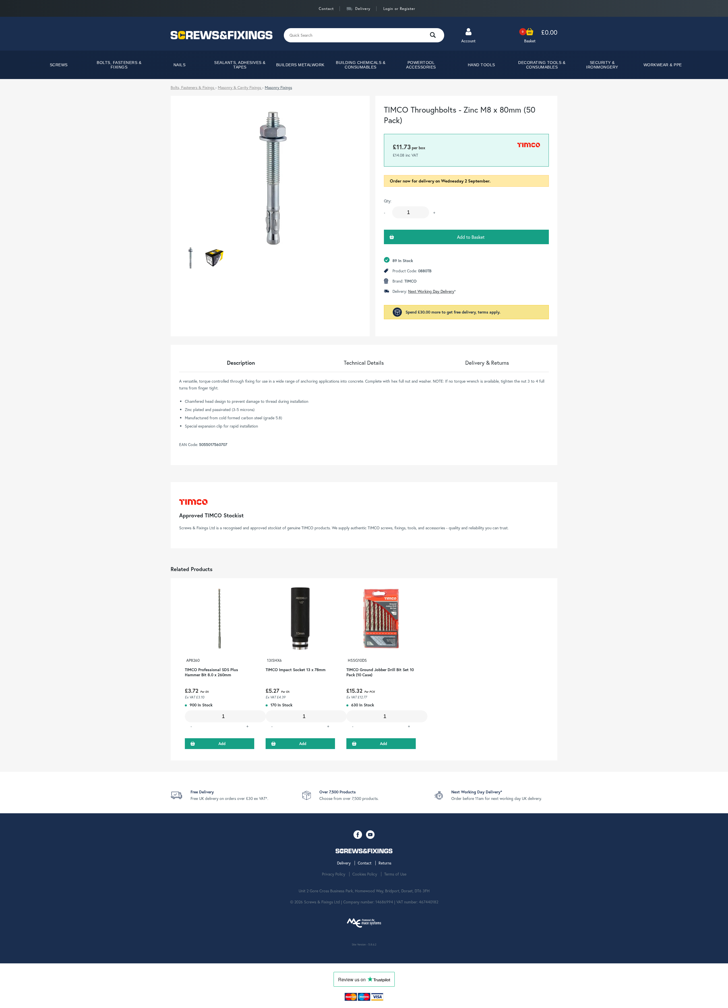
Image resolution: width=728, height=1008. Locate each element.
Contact (326, 8)
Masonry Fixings (278, 87)
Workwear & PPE (663, 65)
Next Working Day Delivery (431, 291)
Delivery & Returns (487, 362)
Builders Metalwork (300, 65)
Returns (385, 863)
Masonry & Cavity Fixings (240, 87)
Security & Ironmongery (602, 64)
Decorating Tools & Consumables (541, 64)
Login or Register (399, 8)
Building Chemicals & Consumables (360, 64)
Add (222, 743)
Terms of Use (395, 874)
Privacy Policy (333, 874)
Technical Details (364, 362)
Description (241, 362)
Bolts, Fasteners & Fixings (119, 64)
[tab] (240, 362)
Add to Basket (471, 237)
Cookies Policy (364, 874)
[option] (219, 669)
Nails (179, 65)
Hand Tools (481, 65)
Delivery (363, 8)
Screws (59, 65)
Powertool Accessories (421, 64)
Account (468, 40)
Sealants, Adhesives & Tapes (240, 64)
